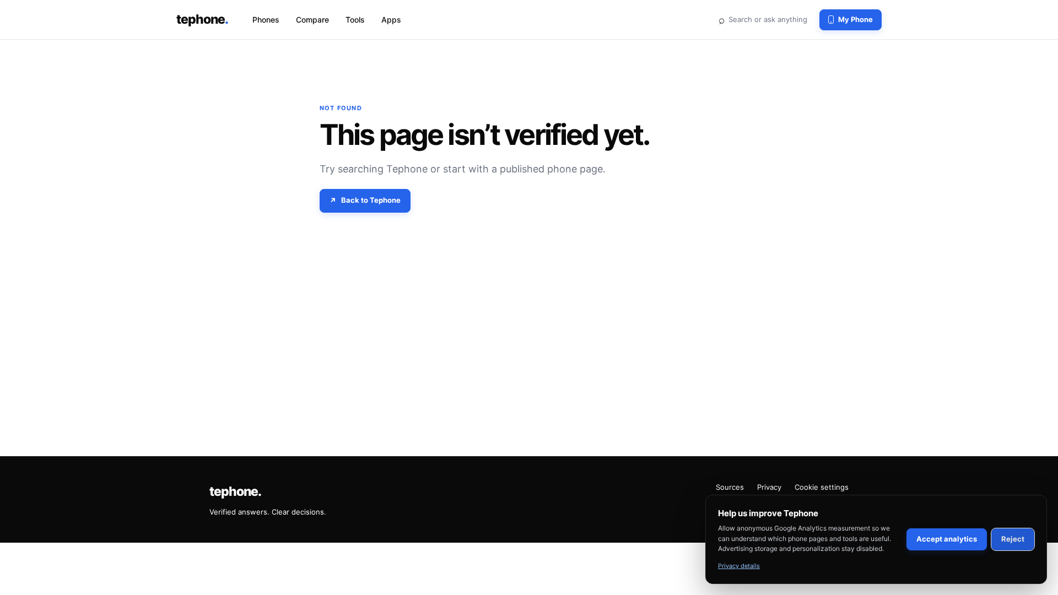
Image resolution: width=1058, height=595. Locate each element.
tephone (202, 19)
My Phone (855, 19)
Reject (1012, 538)
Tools (355, 19)
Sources (730, 487)
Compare (312, 19)
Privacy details (739, 566)
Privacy (769, 487)
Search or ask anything (762, 19)
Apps (391, 19)
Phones (265, 19)
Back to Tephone (371, 200)
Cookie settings (822, 487)
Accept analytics (946, 538)
